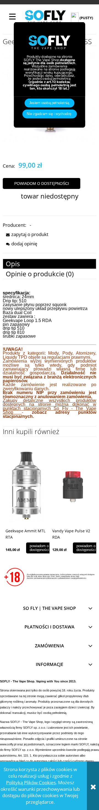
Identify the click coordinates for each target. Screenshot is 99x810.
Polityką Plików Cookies (31, 782)
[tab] (49, 264)
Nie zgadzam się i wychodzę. (49, 114)
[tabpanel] (49, 358)
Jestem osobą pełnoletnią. (49, 103)
